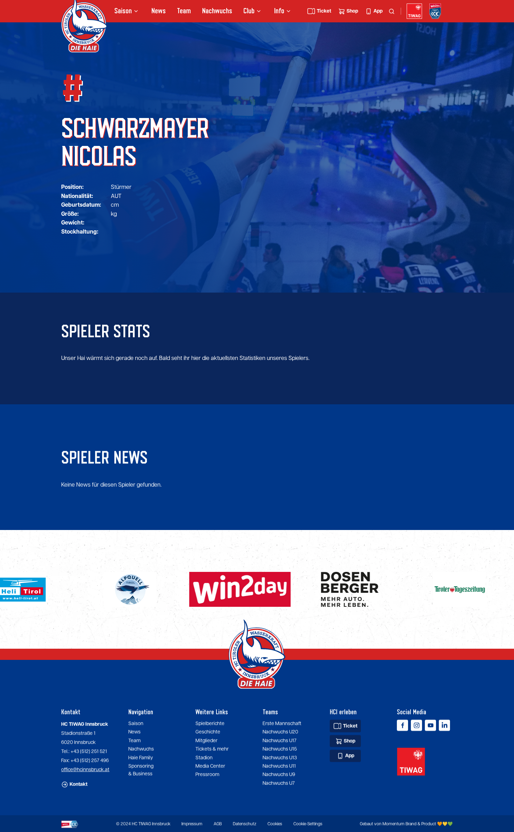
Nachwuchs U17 (280, 740)
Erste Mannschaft (282, 723)
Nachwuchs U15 (280, 748)
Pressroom (207, 774)
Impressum (191, 824)
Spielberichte (209, 723)
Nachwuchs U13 (280, 757)
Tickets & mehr (212, 748)
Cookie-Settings (307, 824)
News (158, 11)
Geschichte (207, 731)
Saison (135, 723)
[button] (127, 11)
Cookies (274, 824)
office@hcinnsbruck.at (85, 769)
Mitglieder (206, 740)
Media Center (210, 765)
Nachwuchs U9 (279, 774)
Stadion (204, 757)
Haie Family (140, 757)
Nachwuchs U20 (280, 731)
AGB (218, 824)
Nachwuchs (217, 11)
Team (184, 11)
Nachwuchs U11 (279, 765)
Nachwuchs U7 (279, 782)
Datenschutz (244, 824)
